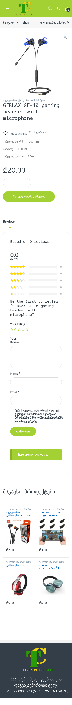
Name (15, 373)
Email (14, 392)
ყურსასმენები (37, 100)
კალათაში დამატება (31, 196)
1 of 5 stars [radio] (11, 329)
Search (50, 8)
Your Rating (17, 324)
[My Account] (58, 8)
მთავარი (8, 22)
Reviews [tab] (9, 222)
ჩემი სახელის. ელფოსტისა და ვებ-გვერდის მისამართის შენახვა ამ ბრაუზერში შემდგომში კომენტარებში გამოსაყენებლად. (39, 416)
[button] (65, 37)
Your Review (14, 340)
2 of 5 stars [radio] (15, 329)
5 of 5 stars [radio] (26, 329)
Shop (26, 22)
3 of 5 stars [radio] (19, 329)
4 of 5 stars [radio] (23, 329)
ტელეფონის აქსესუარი (16, 100)
